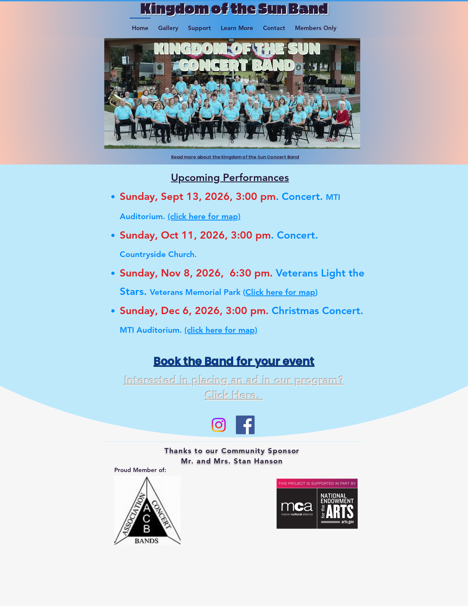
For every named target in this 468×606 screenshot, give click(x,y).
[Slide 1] (232, 141)
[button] (168, 26)
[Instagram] (218, 425)
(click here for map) (204, 216)
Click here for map (280, 292)
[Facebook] (245, 425)
